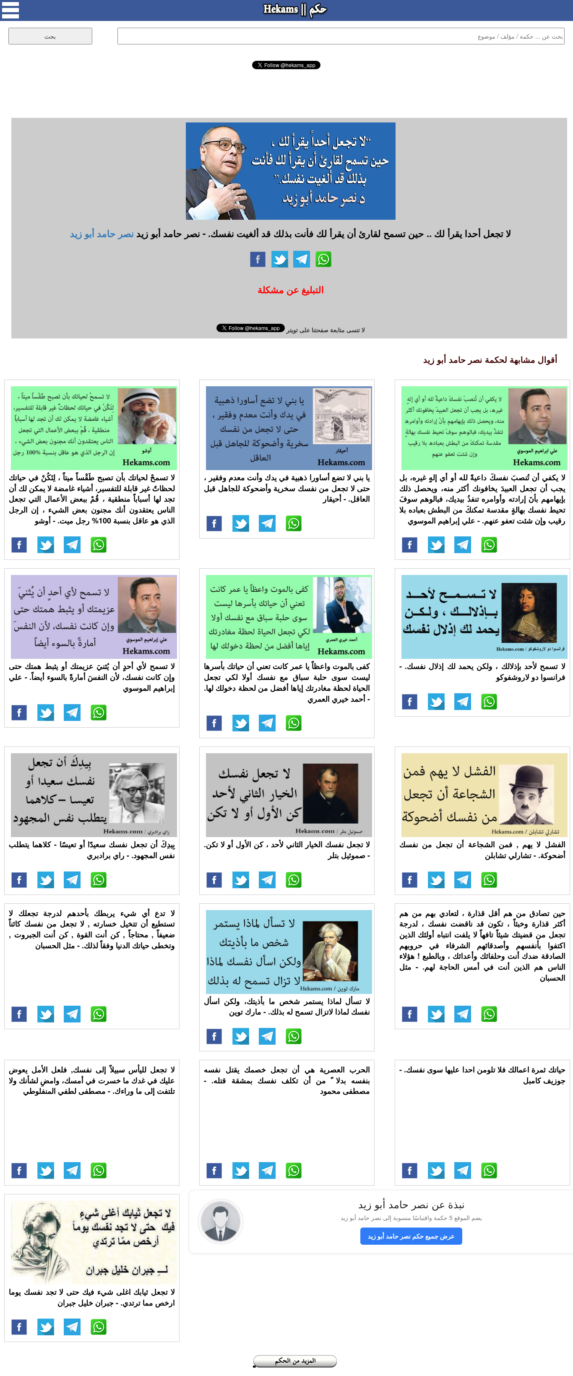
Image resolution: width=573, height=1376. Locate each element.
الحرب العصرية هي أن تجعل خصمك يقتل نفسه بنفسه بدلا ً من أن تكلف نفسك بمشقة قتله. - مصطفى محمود (287, 1080)
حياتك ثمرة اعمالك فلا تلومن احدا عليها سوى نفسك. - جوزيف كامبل (482, 1075)
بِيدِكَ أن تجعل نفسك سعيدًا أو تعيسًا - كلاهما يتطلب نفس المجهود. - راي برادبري (92, 850)
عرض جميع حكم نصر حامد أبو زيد (411, 1236)
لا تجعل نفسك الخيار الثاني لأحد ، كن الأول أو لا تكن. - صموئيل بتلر (287, 850)
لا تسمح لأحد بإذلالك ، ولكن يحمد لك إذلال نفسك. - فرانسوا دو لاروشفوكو (482, 671)
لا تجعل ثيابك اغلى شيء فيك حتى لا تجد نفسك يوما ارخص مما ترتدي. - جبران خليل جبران (92, 1297)
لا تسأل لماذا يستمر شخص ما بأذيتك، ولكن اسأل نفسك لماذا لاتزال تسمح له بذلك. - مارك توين (287, 1006)
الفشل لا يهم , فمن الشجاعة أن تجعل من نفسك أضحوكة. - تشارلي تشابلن (482, 850)
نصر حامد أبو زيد (102, 233)
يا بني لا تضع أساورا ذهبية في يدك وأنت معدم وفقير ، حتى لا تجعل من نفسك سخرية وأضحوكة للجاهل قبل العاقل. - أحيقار (287, 488)
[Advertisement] (286, 92)
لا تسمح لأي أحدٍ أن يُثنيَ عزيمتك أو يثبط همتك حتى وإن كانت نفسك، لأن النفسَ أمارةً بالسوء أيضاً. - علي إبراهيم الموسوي (92, 677)
